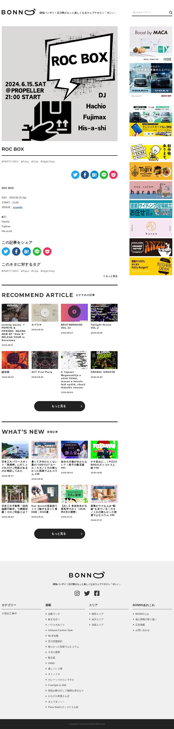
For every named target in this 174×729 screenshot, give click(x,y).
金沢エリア (98, 619)
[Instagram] (77, 593)
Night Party (48, 161)
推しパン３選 (55, 668)
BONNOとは (142, 613)
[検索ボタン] (170, 12)
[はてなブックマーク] (94, 175)
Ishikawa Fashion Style (60, 630)
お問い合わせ (142, 630)
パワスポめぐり (56, 624)
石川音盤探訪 (55, 641)
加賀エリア (98, 624)
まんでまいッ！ (56, 701)
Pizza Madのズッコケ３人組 (63, 707)
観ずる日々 (54, 619)
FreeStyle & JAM (57, 685)
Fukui (26, 161)
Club (35, 161)
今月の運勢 (54, 652)
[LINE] (104, 175)
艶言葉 (51, 657)
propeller (18, 207)
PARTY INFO (11, 161)
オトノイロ (54, 674)
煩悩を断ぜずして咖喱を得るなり (66, 690)
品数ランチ (54, 613)
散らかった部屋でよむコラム (63, 646)
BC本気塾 (53, 635)
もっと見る (112, 276)
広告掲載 (140, 624)
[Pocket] (113, 175)
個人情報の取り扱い (146, 619)
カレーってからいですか (61, 679)
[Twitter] (75, 175)
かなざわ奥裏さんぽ (58, 696)
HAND (51, 663)
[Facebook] (85, 175)
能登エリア (98, 613)
